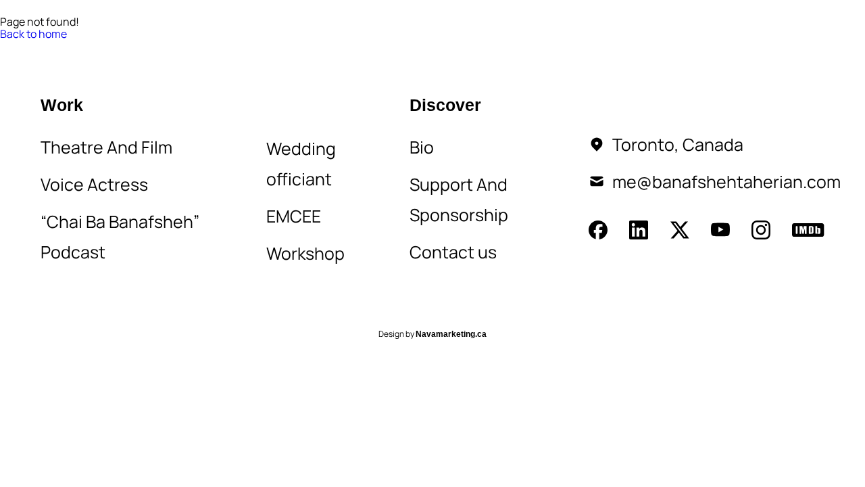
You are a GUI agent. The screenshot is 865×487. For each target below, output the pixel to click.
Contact (235, 48)
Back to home (33, 33)
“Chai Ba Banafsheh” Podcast (120, 237)
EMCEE (293, 216)
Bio (178, 48)
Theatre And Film (106, 147)
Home (59, 48)
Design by (432, 334)
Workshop (305, 253)
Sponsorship (322, 48)
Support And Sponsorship (459, 199)
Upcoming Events (493, 48)
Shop (400, 48)
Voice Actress (94, 184)
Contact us (453, 252)
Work (115, 48)
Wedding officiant (301, 164)
